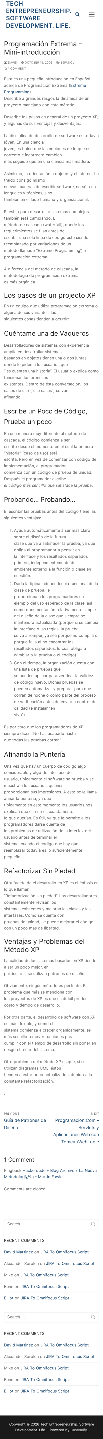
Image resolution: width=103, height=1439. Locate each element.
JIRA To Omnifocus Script (64, 1251)
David (12, 62)
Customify (78, 1430)
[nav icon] (92, 15)
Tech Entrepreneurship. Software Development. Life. (38, 14)
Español (67, 62)
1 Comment (16, 68)
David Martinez (18, 1251)
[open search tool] (77, 14)
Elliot (9, 1297)
